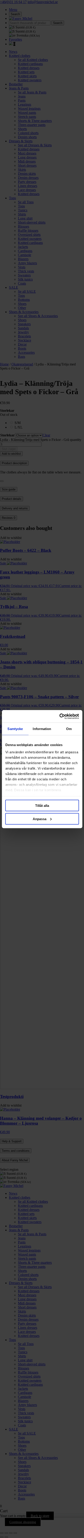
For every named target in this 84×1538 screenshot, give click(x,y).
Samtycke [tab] (15, 729)
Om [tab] (69, 729)
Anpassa (39, 819)
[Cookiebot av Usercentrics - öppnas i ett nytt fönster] (60, 716)
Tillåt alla (42, 806)
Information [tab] (42, 729)
